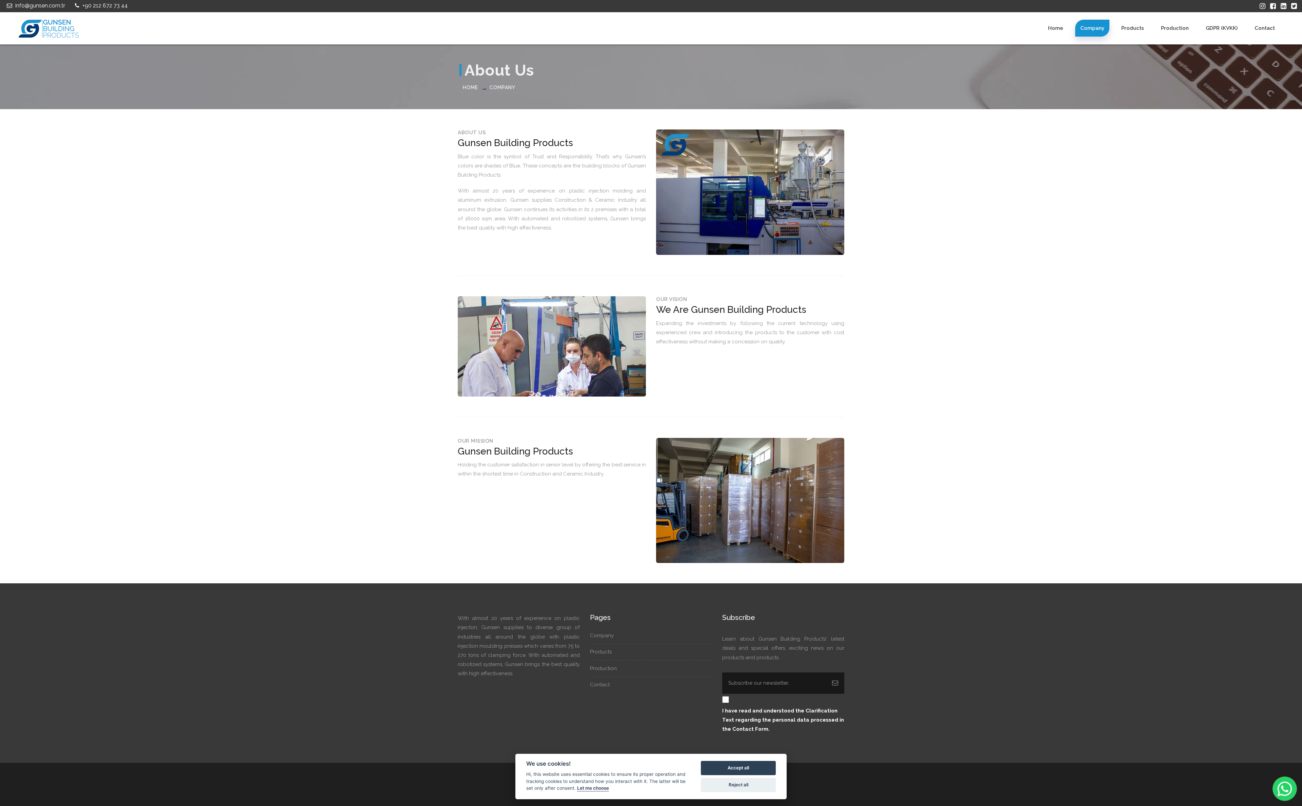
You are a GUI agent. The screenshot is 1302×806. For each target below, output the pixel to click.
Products (1132, 28)
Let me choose (593, 788)
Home (1055, 28)
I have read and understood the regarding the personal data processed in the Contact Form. (783, 720)
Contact (1265, 28)
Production (1175, 28)
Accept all (738, 767)
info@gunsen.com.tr (39, 5)
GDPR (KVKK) (1222, 28)
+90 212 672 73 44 (104, 5)
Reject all (738, 784)
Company (1092, 28)
